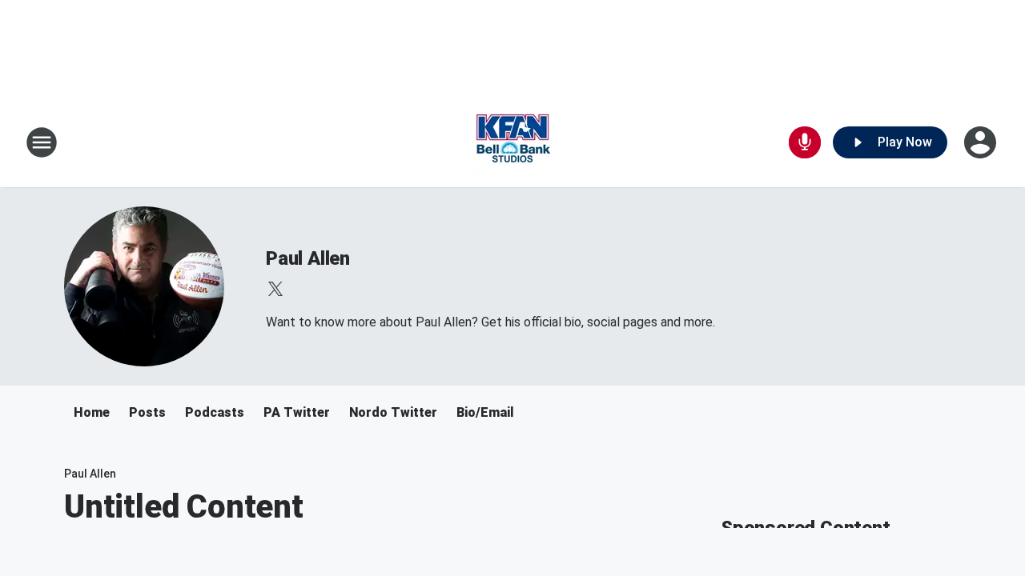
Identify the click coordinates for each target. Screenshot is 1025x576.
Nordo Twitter (393, 412)
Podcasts (214, 412)
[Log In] (981, 142)
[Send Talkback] (805, 142)
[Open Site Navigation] (42, 142)
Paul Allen (308, 258)
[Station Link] (512, 142)
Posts (147, 412)
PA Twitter (296, 412)
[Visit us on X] (275, 288)
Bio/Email (485, 412)
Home (92, 412)
